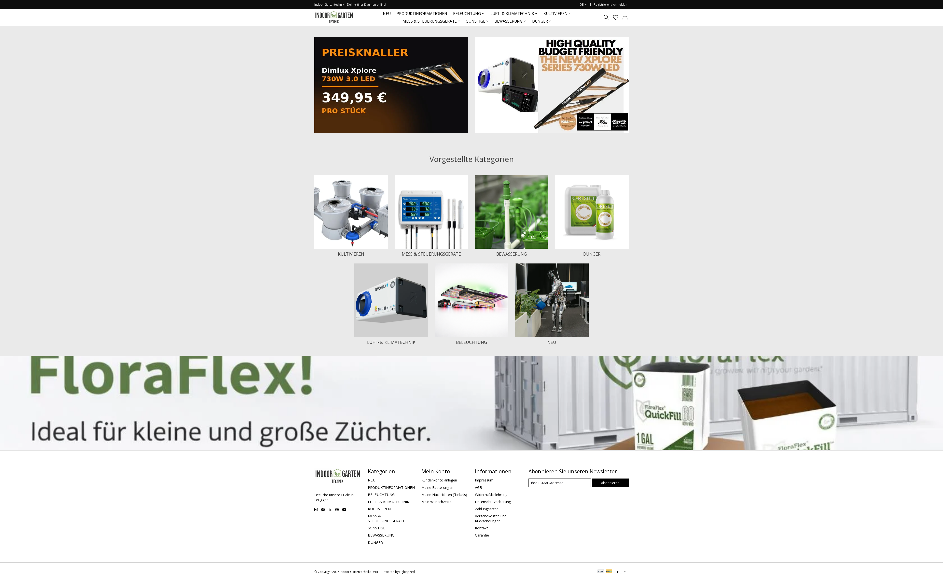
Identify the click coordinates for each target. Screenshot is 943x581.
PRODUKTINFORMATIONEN (422, 13)
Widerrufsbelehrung (491, 494)
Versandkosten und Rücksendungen (491, 518)
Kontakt (481, 527)
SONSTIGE (376, 527)
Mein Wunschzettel (436, 501)
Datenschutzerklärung (493, 501)
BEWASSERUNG (511, 254)
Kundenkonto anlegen (439, 480)
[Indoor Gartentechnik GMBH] (334, 17)
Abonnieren (610, 482)
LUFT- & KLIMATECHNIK (391, 342)
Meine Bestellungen (437, 487)
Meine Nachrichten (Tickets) (444, 494)
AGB (478, 487)
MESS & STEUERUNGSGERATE (431, 254)
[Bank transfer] (600, 571)
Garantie (482, 535)
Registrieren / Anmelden (610, 4)
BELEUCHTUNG (471, 342)
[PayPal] (609, 571)
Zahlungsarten (487, 508)
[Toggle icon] (606, 17)
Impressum (484, 480)
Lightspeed (407, 572)
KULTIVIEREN (351, 254)
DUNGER (591, 254)
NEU (387, 13)
